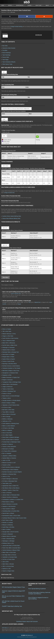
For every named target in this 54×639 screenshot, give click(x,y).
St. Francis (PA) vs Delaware (9, 451)
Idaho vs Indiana (6, 529)
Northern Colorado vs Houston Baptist (12, 471)
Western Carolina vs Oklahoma (10, 497)
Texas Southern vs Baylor (8, 508)
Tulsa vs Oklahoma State (8, 340)
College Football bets (9, 192)
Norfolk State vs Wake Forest (9, 345)
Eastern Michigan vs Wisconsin (10, 478)
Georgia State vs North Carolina (10, 531)
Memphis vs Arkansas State (9, 474)
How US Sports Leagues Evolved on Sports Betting (38, 598)
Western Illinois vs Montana (9, 536)
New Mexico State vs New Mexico (10, 488)
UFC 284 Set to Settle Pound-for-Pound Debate (13, 601)
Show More (5, 277)
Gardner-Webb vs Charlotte (9, 458)
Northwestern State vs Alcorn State (11, 515)
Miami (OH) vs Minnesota (8, 342)
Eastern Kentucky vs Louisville (9, 504)
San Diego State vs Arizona (9, 554)
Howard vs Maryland (7, 534)
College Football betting (16, 26)
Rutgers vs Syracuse (7, 379)
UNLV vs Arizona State (8, 566)
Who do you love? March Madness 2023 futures (13, 596)
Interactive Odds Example (8, 48)
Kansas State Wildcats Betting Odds (11, 218)
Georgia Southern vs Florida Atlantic (11, 400)
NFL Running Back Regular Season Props (13, 587)
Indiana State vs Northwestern (10, 384)
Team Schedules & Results (8, 62)
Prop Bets (4, 50)
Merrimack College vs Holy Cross (10, 370)
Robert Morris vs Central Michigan (10, 396)
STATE (5, 33)
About (47, 5)
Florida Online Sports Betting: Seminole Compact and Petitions (39, 593)
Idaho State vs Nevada (8, 564)
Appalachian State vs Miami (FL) (10, 485)
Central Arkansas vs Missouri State (11, 550)
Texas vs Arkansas (7, 492)
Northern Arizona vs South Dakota (11, 366)
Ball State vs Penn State (8, 409)
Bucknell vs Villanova (7, 444)
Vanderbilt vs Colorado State (9, 557)
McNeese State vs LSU (8, 543)
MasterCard (37, 302)
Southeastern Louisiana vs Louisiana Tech (12, 499)
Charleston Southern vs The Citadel (11, 368)
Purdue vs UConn (6, 393)
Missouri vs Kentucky (7, 524)
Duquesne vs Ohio (6, 375)
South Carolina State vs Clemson (10, 439)
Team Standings (6, 55)
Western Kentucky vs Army (9, 333)
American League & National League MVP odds (13, 591)
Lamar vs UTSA (6, 460)
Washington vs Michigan (8, 541)
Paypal (19, 304)
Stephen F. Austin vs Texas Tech (10, 490)
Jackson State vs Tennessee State (10, 495)
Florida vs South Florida (8, 361)
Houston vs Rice (6, 465)
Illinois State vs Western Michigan (10, 437)
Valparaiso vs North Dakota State (10, 405)
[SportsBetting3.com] (27, 2)
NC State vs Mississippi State (9, 481)
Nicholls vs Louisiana (7, 522)
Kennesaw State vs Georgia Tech (10, 352)
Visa (29, 302)
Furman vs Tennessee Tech (9, 391)
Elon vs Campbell (6, 453)
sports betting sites (16, 293)
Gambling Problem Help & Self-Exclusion (27, 621)
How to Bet (38, 5)
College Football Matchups (8, 577)
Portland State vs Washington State (11, 442)
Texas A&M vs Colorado (8, 412)
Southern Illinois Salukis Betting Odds (11, 216)
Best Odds (5, 45)
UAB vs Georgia (6, 416)
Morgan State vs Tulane (8, 356)
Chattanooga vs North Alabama (10, 469)
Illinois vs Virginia (6, 329)
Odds (2, 5)
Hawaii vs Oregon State (8, 571)
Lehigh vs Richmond (7, 386)
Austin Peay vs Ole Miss (8, 527)
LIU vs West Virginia (7, 435)
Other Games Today (7, 64)
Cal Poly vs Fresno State (8, 559)
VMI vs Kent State (6, 331)
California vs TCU (6, 421)
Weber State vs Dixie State (9, 552)
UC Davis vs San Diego (8, 428)
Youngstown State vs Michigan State (11, 382)
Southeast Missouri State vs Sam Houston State (14, 518)
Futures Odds (5, 57)
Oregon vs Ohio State (7, 336)
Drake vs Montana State (8, 538)
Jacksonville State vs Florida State (11, 545)
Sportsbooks (20, 5)
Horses (30, 5)
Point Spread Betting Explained (37, 588)
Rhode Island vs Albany (8, 501)
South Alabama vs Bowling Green (10, 423)
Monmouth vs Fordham (8, 448)
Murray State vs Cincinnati (9, 414)
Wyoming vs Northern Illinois (9, 363)
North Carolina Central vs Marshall (11, 467)
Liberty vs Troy (6, 476)
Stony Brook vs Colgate (8, 354)
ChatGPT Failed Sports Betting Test (12, 606)
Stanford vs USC (6, 568)
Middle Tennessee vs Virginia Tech (10, 377)
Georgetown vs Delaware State (10, 372)
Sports (10, 5)
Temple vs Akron (6, 398)
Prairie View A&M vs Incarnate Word (11, 547)
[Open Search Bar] (53, 5)
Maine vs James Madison (8, 425)
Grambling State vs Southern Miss (10, 511)
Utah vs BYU (5, 561)
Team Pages (5, 59)
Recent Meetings (6, 52)
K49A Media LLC (5, 627)
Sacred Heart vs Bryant (8, 513)
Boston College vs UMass (8, 402)
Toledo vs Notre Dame (8, 389)
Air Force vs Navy (6, 407)
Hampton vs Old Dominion (9, 506)
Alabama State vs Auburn (8, 349)
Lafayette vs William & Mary (9, 455)
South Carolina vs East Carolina (10, 338)
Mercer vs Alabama (7, 430)
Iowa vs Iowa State (7, 432)
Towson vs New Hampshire (9, 446)
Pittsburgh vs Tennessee (8, 347)
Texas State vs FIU (7, 483)
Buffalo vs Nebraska (7, 419)
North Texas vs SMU (7, 520)
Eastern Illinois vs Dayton (8, 359)
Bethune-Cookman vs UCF (9, 462)
